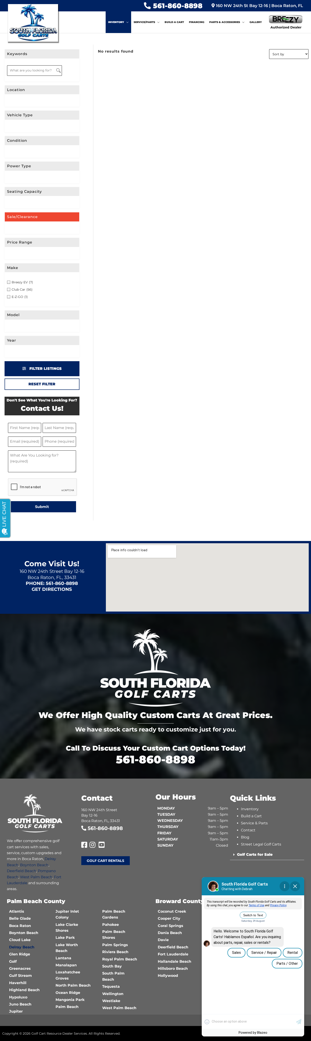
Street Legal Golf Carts (261, 844)
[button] (267, 854)
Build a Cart (174, 22)
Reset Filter (41, 384)
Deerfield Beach (21, 871)
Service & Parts (254, 823)
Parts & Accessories (224, 22)
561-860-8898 (177, 6)
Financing (196, 22)
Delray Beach (21, 947)
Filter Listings (45, 368)
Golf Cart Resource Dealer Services (59, 1033)
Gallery (256, 22)
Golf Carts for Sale (255, 854)
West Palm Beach (36, 877)
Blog (245, 837)
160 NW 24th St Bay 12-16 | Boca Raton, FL (259, 5)
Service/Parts (144, 22)
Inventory (116, 22)
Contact (248, 830)
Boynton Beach (34, 865)
